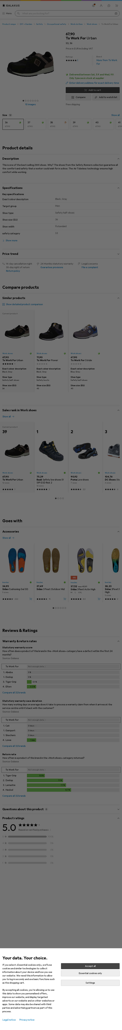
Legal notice (9, 1019)
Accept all (90, 966)
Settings (90, 982)
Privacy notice (27, 1019)
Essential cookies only (90, 973)
